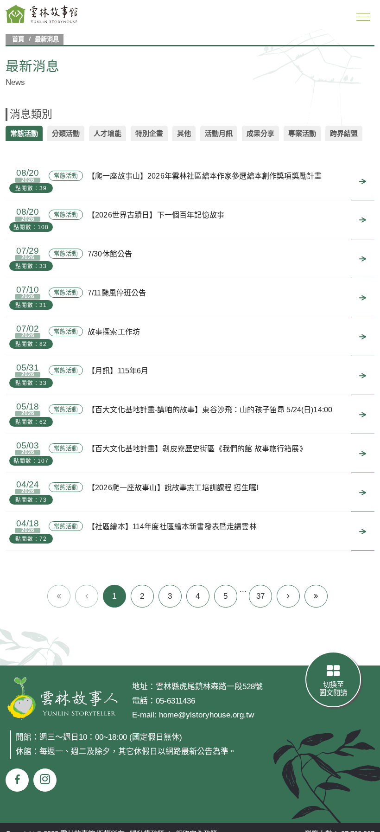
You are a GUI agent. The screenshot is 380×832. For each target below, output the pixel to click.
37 (260, 596)
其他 (184, 133)
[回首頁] (42, 14)
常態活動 (24, 133)
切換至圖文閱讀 (333, 688)
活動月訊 (219, 133)
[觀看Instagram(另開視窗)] (45, 780)
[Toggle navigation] (363, 17)
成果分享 (260, 133)
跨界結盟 (344, 133)
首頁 (18, 39)
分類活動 (66, 133)
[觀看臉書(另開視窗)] (17, 780)
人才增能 (107, 133)
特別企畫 (149, 133)
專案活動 (302, 133)
